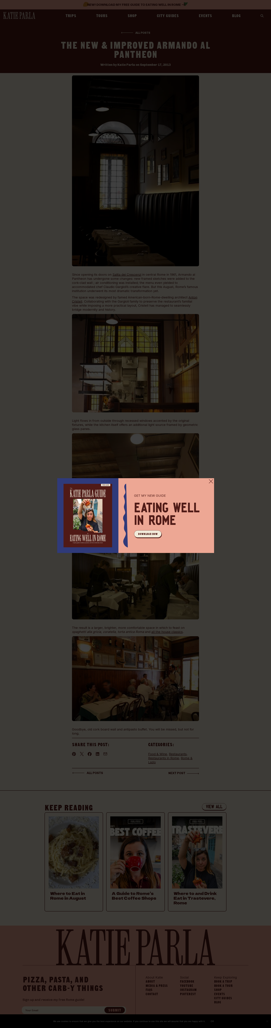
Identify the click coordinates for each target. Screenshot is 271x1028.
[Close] (211, 481)
